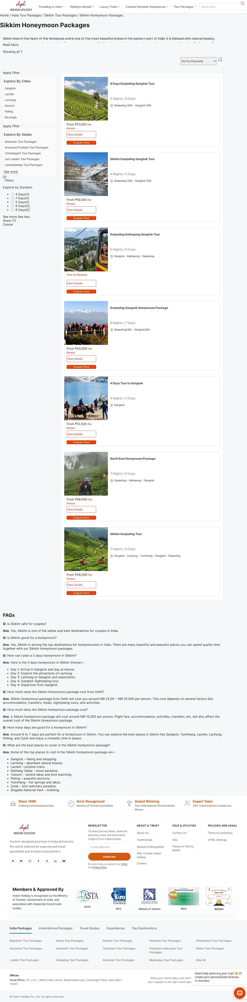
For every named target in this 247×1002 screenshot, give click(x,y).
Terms (124, 864)
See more (11, 172)
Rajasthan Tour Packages (26, 940)
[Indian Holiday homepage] (24, 830)
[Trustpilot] (13, 861)
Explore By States (18, 134)
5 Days (20, 202)
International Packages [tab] (56, 928)
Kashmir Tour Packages (117, 940)
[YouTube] (64, 861)
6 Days (20, 206)
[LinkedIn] (55, 861)
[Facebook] (38, 861)
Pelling (9, 111)
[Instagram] (30, 861)
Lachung (10, 99)
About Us (142, 832)
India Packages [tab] (21, 928)
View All (201, 960)
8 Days (20, 210)
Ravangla (11, 117)
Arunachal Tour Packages (26, 948)
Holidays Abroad (80, 6)
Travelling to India (50, 6)
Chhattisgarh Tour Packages (23, 153)
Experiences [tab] (116, 928)
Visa (175, 839)
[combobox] (216, 6)
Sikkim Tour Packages (60, 15)
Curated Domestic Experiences (145, 6)
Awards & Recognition (150, 846)
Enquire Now (81, 142)
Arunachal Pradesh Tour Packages (26, 147)
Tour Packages (183, 6)
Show (9, 220)
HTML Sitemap (217, 839)
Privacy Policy (99, 867)
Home (4, 15)
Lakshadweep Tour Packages (23, 164)
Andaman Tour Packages (20, 141)
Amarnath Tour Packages (72, 948)
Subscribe (109, 856)
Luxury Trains (108, 6)
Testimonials (144, 839)
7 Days (20, 198)
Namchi (9, 105)
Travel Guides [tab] (90, 928)
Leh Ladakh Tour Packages (22, 159)
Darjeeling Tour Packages (72, 960)
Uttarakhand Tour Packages (213, 940)
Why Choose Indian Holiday (149, 855)
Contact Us (179, 832)
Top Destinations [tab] (144, 928)
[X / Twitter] (47, 861)
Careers (142, 863)
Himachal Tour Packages (165, 940)
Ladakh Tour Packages (24, 960)
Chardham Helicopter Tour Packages (166, 950)
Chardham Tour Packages (119, 948)
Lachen (9, 94)
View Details (74, 134)
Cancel (8, 224)
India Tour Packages (26, 15)
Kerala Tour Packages (70, 940)
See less (24, 217)
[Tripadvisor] (21, 861)
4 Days (20, 194)
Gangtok (10, 88)
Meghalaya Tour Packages (166, 960)
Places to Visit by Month (183, 848)
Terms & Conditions (220, 832)
